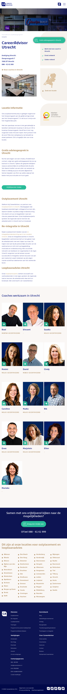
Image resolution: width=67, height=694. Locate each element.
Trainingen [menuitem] (13, 625)
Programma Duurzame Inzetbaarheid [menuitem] (21, 628)
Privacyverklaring (24, 690)
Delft (5, 596)
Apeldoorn (7, 580)
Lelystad (39, 581)
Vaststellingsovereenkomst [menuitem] (46, 619)
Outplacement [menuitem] (14, 615)
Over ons (10, 35)
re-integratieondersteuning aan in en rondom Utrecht (17, 234)
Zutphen (56, 587)
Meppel (38, 587)
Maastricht (40, 584)
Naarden (39, 594)
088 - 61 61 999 (8, 64)
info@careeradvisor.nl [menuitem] (16, 665)
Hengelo (39, 564)
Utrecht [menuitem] (13, 651)
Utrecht (55, 577)
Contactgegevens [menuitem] (17, 659)
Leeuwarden (40, 574)
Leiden (38, 577)
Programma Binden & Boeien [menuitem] (18, 631)
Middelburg (40, 590)
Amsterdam (8, 576)
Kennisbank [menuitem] (43, 612)
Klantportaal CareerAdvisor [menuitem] (46, 654)
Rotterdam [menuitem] (14, 648)
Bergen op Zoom (10, 589)
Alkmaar (7, 555)
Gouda (22, 590)
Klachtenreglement (38, 690)
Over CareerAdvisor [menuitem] (46, 635)
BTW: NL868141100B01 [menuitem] (16, 671)
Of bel (33, 532)
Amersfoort (8, 570)
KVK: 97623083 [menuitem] (15, 668)
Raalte (55, 561)
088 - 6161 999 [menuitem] (14, 662)
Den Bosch (24, 555)
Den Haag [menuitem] (13, 642)
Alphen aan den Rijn (9, 565)
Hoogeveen (40, 571)
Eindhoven (24, 577)
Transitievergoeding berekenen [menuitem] (47, 628)
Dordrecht (23, 567)
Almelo (6, 558)
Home (4, 35)
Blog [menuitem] (40, 615)
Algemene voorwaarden (26, 688)
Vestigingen (18, 35)
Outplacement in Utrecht (11, 207)
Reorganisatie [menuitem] (42, 625)
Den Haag (23, 558)
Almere (6, 561)
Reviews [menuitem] (41, 651)
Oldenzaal (56, 558)
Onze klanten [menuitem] (42, 642)
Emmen (23, 584)
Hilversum (40, 567)
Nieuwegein (40, 597)
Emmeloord (24, 581)
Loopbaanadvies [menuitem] (15, 622)
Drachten (23, 571)
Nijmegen (56, 555)
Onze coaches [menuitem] (43, 639)
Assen (6, 586)
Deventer (23, 561)
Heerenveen (40, 561)
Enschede (23, 587)
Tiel (54, 571)
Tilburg (55, 574)
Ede (21, 574)
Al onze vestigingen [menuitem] (16, 654)
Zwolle (55, 590)
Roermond (56, 564)
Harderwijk (40, 558)
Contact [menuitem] (41, 648)
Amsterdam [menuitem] (14, 639)
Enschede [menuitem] (13, 645)
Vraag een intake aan (35, 524)
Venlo (55, 581)
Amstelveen (8, 573)
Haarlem (23, 597)
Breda (6, 593)
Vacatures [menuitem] (41, 645)
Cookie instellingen (16, 675)
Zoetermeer (57, 584)
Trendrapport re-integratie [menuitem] (46, 631)
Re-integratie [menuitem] (14, 619)
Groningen (24, 594)
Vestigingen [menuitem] (15, 635)
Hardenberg (40, 555)
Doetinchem (24, 564)
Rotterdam (56, 567)
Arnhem (7, 583)
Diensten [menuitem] (14, 612)
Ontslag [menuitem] (41, 622)
